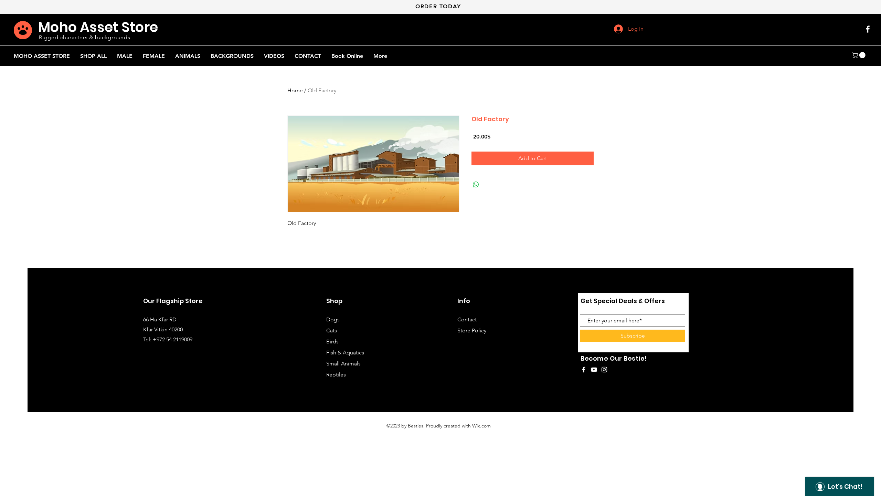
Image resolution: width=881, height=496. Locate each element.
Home (295, 90)
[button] (859, 55)
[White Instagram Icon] (604, 369)
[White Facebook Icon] (867, 29)
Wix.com (481, 426)
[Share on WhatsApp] (476, 184)
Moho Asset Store (98, 27)
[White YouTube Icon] (594, 369)
